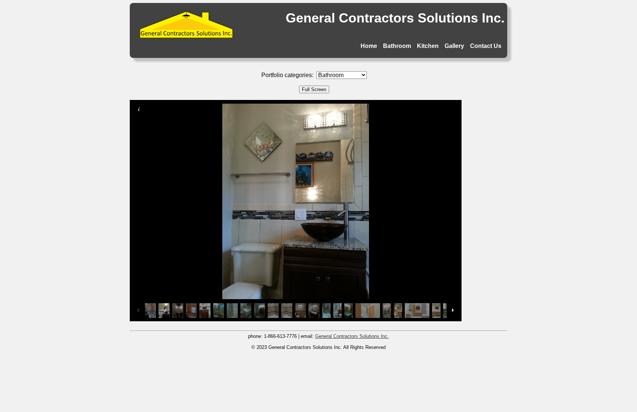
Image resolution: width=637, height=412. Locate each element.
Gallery (454, 46)
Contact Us (485, 46)
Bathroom (397, 46)
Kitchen (428, 46)
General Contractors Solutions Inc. (352, 336)
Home (369, 46)
